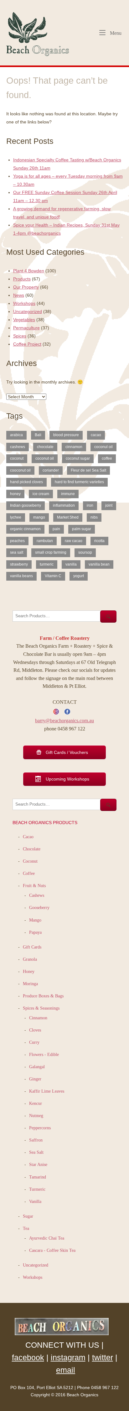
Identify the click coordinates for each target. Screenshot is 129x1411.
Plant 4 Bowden (28, 270)
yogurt (78, 576)
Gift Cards (32, 946)
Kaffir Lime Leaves (46, 1091)
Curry (34, 1042)
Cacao (28, 836)
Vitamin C (53, 576)
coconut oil (44, 458)
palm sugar (81, 529)
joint (108, 505)
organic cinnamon (25, 529)
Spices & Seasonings (41, 1008)
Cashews (36, 895)
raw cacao (73, 541)
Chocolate (31, 848)
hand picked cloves (26, 482)
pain (56, 529)
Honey (28, 971)
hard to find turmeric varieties (79, 482)
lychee (15, 517)
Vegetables (24, 319)
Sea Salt (36, 1152)
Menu (115, 33)
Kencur (35, 1103)
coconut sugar (78, 458)
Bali (38, 435)
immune (68, 494)
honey (15, 494)
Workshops (24, 303)
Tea (26, 1228)
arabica (16, 435)
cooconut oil (20, 470)
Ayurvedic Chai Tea (47, 1238)
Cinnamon (38, 1017)
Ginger (35, 1078)
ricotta (99, 541)
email (65, 1370)
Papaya (35, 932)
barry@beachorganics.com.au (64, 720)
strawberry (19, 564)
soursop (85, 552)
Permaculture (26, 327)
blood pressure (66, 435)
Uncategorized (27, 311)
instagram (68, 1357)
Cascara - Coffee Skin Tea (52, 1250)
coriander (51, 470)
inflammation (64, 505)
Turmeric (37, 1189)
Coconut (30, 861)
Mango (35, 919)
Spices (19, 335)
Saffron (36, 1139)
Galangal (37, 1066)
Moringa (30, 983)
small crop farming (50, 552)
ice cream (41, 494)
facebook (28, 1357)
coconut (16, 458)
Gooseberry (39, 907)
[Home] (40, 32)
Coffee (29, 873)
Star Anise (38, 1164)
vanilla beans (21, 576)
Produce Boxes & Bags (43, 995)
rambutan (45, 541)
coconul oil (103, 447)
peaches (17, 541)
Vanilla (35, 1201)
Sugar (28, 1216)
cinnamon (73, 447)
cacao (96, 435)
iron (90, 505)
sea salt (16, 552)
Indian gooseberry (25, 505)
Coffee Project (27, 344)
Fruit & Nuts (34, 885)
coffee (107, 458)
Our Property (26, 287)
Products (22, 278)
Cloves (35, 1029)
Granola (30, 959)
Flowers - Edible (44, 1054)
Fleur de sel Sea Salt (88, 470)
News (18, 295)
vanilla (71, 564)
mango (39, 517)
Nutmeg (36, 1115)
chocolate (45, 447)
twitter (102, 1357)
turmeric (47, 564)
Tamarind (37, 1176)
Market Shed (68, 517)
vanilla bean (99, 564)
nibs (94, 517)
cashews (17, 447)
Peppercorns (40, 1127)
